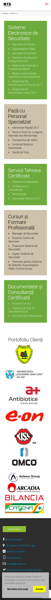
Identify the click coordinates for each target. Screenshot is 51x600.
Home (5, 13)
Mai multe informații (17, 589)
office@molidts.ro (16, 564)
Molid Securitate (13, 539)
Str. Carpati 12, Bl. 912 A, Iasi (20, 545)
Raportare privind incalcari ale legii (24, 570)
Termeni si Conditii (15, 551)
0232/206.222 (13, 558)
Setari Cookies (14, 529)
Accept (39, 589)
